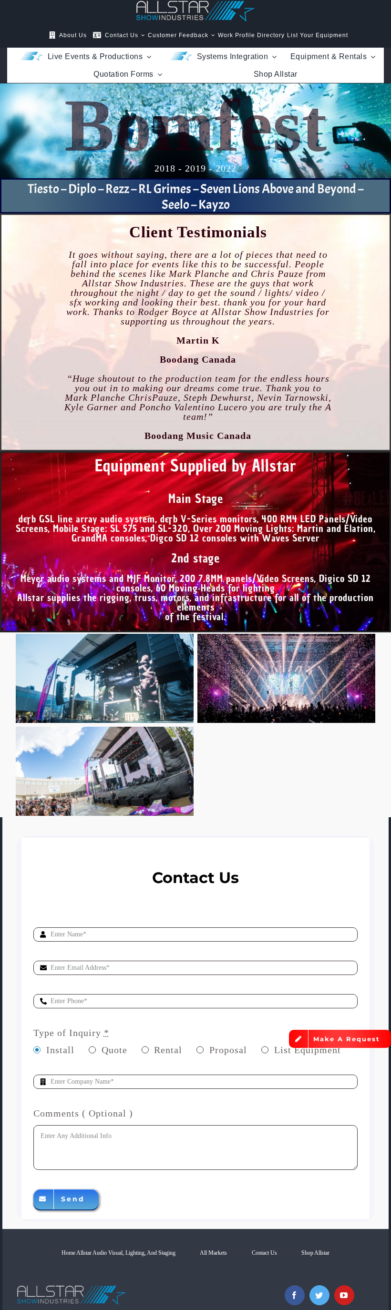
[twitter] (319, 1295)
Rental (168, 1050)
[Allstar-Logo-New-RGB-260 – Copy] (195, 5)
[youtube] (344, 1295)
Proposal (228, 1050)
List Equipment (307, 1050)
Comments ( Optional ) (83, 1113)
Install (60, 1050)
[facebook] (295, 1295)
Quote (114, 1050)
